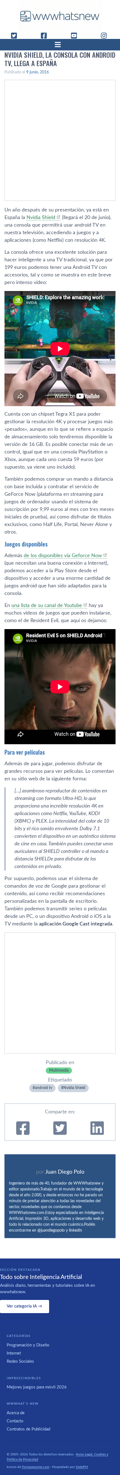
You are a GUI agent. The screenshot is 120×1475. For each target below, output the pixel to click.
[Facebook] (46, 35)
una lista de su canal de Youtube (46, 605)
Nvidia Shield (41, 217)
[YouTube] (76, 35)
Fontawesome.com (35, 1467)
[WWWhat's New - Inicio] (60, 16)
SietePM (82, 1467)
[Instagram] (106, 35)
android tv (43, 1088)
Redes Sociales (20, 1361)
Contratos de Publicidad (28, 1429)
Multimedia (59, 1070)
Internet (14, 1353)
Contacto (15, 1421)
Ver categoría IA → (24, 1306)
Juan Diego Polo (64, 1172)
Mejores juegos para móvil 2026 (37, 1387)
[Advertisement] (60, 140)
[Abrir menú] (60, 44)
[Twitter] (16, 35)
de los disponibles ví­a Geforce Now (63, 555)
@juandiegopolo (51, 1230)
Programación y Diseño (28, 1345)
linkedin (75, 1230)
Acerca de (16, 1413)
